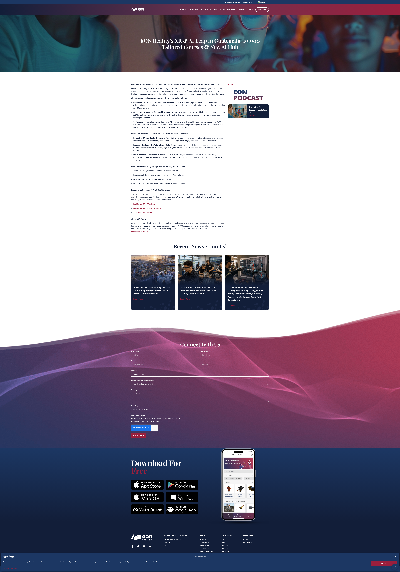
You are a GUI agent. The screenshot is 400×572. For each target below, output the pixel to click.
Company (204, 361)
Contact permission (138, 415)
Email (133, 361)
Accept (383, 563)
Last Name (204, 351)
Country (134, 370)
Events (231, 84)
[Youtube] (144, 546)
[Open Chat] (395, 567)
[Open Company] (246, 10)
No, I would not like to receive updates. (147, 421)
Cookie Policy (6, 568)
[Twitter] (138, 546)
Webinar (252, 116)
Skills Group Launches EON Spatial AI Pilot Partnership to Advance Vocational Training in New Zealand (199, 290)
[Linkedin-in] (149, 546)
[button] (396, 557)
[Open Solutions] (236, 10)
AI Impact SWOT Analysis (143, 212)
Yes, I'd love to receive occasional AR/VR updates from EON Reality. (157, 419)
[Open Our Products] (190, 10)
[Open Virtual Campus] (205, 10)
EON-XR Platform (248, 2)
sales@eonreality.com (232, 2)
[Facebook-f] (132, 546)
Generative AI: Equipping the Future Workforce (258, 110)
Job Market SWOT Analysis (144, 204)
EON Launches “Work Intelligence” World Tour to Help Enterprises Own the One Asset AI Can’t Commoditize (153, 290)
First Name (135, 351)
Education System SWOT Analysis (147, 208)
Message (134, 390)
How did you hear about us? (141, 406)
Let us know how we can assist (142, 380)
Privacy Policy (14, 568)
